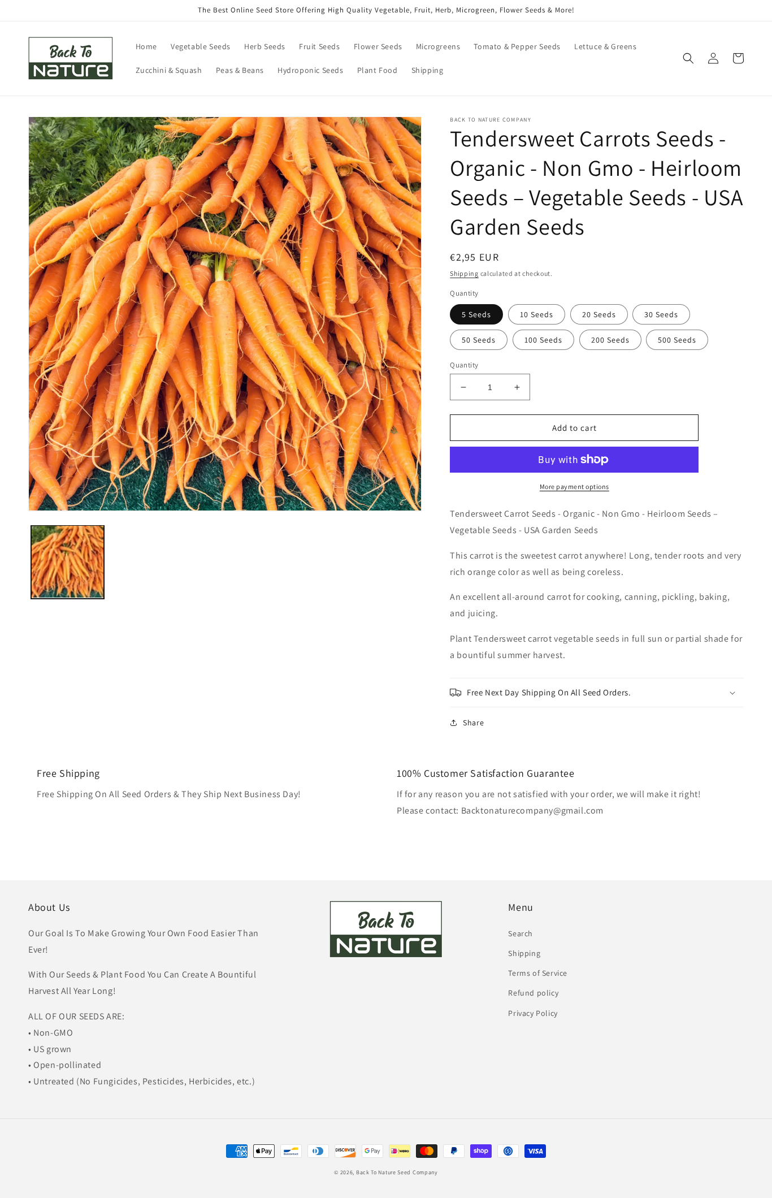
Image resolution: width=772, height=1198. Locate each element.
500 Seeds (677, 340)
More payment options (574, 486)
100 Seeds (543, 340)
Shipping (464, 273)
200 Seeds (610, 340)
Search (520, 933)
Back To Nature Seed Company (397, 1172)
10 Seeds (536, 314)
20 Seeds (599, 314)
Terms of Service (537, 973)
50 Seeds (479, 340)
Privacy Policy (532, 1013)
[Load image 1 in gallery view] (67, 561)
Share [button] (473, 722)
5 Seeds (476, 314)
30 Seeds (661, 314)
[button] (688, 58)
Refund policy (533, 993)
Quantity (464, 365)
